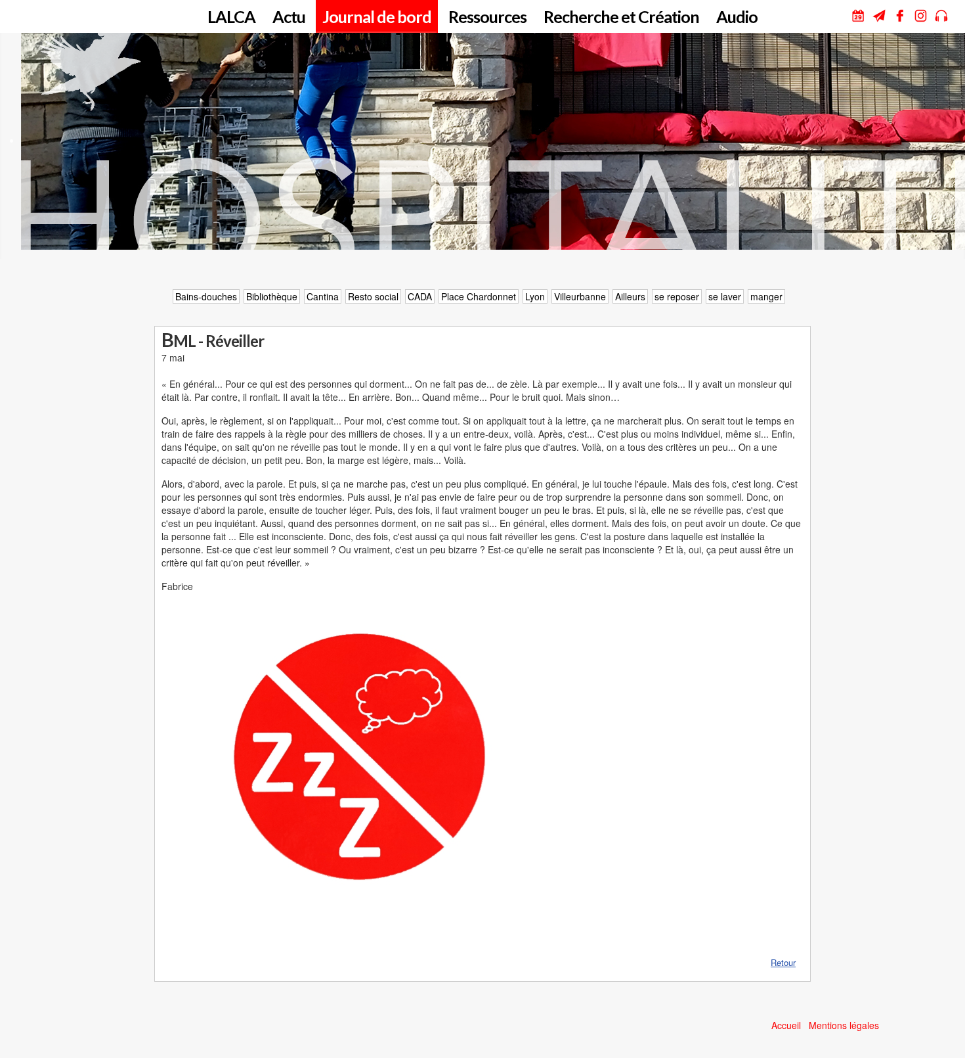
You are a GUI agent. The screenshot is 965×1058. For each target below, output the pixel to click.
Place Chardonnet (478, 296)
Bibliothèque (271, 296)
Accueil (786, 1025)
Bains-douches (206, 296)
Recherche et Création (621, 16)
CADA (420, 296)
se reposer (676, 296)
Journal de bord (376, 16)
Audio (737, 16)
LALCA (231, 16)
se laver (724, 296)
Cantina (323, 296)
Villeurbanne (580, 296)
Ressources (487, 16)
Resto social (373, 296)
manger (766, 296)
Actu (288, 16)
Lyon (535, 296)
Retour (783, 962)
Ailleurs (630, 296)
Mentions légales (844, 1025)
